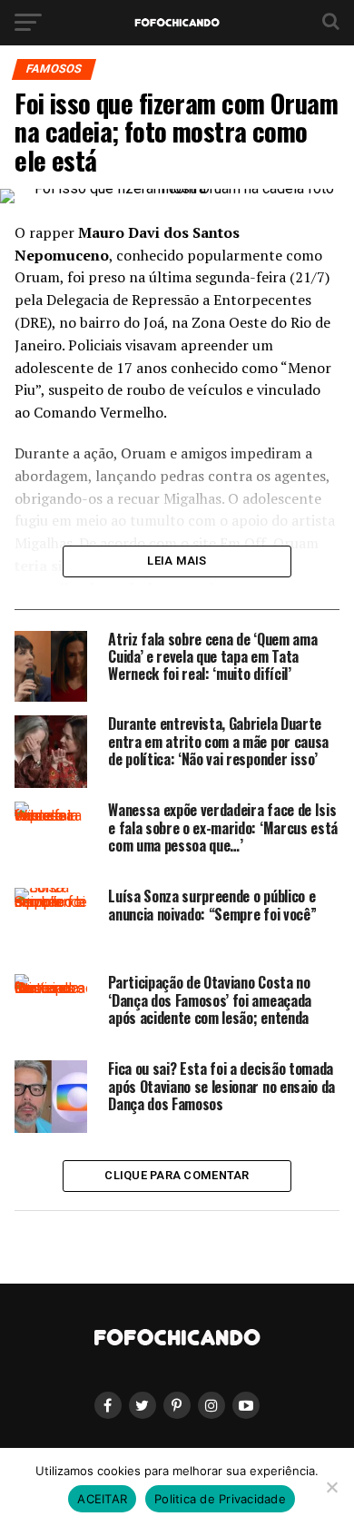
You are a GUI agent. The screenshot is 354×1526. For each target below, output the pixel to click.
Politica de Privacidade (220, 1499)
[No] (331, 1487)
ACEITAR (102, 1499)
